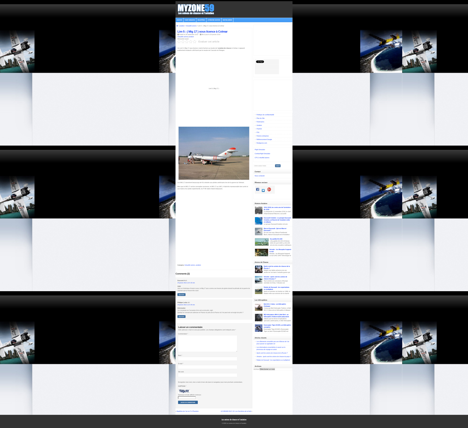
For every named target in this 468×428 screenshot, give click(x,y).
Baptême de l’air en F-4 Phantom (188, 411)
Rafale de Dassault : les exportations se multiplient (273, 360)
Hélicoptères (201, 20)
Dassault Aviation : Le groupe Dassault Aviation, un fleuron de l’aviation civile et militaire (277, 220)
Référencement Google (264, 139)
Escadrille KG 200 (276, 239)
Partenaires (260, 122)
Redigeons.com (262, 143)
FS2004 (259, 129)
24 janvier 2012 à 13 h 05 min (186, 304)
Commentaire (183, 334)
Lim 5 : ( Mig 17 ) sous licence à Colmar (202, 31)
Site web (181, 372)
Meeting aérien (227, 20)
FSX (258, 132)
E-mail (180, 363)
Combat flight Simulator (262, 153)
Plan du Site (261, 118)
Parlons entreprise (263, 136)
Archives (256, 369)
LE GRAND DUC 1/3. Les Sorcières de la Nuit (236, 411)
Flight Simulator (190, 20)
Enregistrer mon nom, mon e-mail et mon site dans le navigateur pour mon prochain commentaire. (210, 382)
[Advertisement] (213, 70)
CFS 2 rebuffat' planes (262, 158)
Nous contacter (260, 176)
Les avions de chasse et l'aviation (234, 419)
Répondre (181, 294)
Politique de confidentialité (265, 115)
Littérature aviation (214, 20)
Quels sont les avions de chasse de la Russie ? (272, 353)
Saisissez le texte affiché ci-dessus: (189, 395)
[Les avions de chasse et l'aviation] (196, 14)
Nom (180, 355)
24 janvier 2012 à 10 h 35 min (186, 283)
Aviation (259, 125)
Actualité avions (182, 37)
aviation (179, 20)
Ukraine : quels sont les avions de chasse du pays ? (274, 356)
